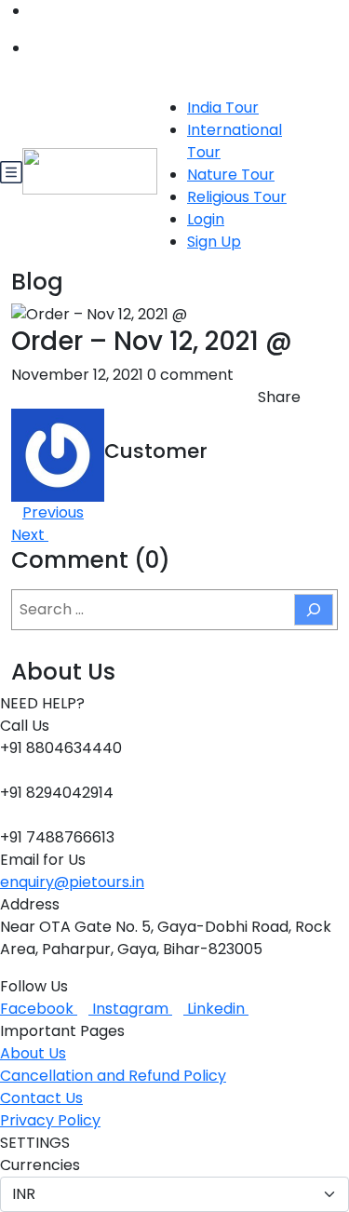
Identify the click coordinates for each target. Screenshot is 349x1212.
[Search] (313, 610)
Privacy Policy (50, 1120)
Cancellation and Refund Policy (113, 1075)
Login (205, 219)
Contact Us (41, 1098)
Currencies (40, 1165)
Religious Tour (237, 197)
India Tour (223, 107)
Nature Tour (231, 174)
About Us (33, 1053)
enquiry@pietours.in (72, 882)
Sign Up (214, 241)
